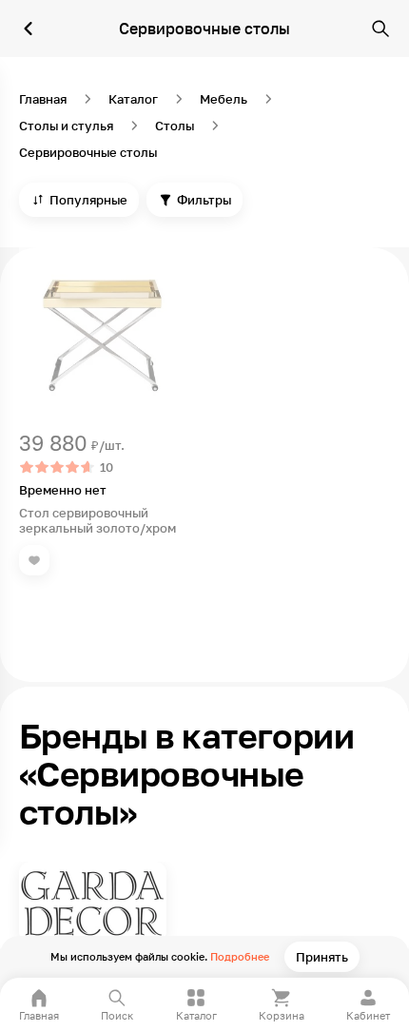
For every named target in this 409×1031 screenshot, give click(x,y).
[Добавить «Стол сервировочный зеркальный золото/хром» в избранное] (34, 560)
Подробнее (239, 956)
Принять (322, 956)
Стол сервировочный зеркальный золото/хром (97, 520)
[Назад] (28, 28)
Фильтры (204, 199)
